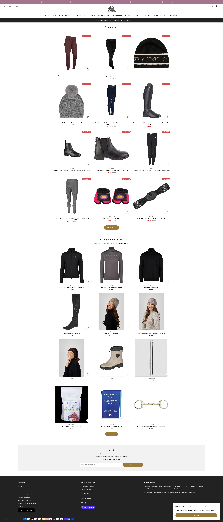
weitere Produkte (111, 227)
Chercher (21, 486)
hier (129, 20)
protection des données (25, 495)
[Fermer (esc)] (217, 505)
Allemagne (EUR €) (7, 6)
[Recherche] (212, 6)
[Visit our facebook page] (82, 502)
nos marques (173, 15)
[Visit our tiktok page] (89, 502)
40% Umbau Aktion (57, 15)
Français (17, 6)
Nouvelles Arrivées (83, 15)
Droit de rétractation (24, 497)
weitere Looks (111, 434)
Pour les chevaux (159, 15)
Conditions (21, 489)
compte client (187, 510)
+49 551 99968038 (86, 490)
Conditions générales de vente (27, 503)
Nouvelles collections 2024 (100, 15)
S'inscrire (133, 464)
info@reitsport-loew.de (88, 486)
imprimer (21, 492)
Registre (196, 515)
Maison (47, 15)
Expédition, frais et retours (25, 500)
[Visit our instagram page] (85, 502)
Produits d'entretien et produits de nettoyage (127, 15)
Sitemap (20, 506)
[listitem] (54, 2)
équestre (147, 15)
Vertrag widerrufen (26, 510)
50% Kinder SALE (70, 15)
